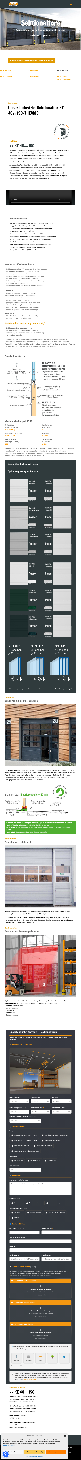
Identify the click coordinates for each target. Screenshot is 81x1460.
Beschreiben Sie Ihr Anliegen (19, 1180)
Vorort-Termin (18, 1212)
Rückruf (16, 1218)
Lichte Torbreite (14, 1097)
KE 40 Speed (62, 76)
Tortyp (11, 1131)
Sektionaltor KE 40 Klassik (53, 1140)
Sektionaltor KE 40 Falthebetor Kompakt (26, 1151)
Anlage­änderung (54, 1203)
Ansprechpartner (47, 1228)
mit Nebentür (52, 1160)
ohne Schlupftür (35, 1160)
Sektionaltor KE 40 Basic (21, 1146)
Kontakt (69, 1448)
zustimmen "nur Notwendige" (34, 1452)
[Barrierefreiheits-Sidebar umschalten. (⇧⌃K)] (5, 1454)
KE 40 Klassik (6, 76)
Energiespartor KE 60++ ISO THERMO (56, 1135)
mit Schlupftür (18, 1160)
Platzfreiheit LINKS (37, 1108)
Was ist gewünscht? (18, 1208)
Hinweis (14, 1198)
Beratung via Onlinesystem (57, 1212)
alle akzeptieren (13, 1452)
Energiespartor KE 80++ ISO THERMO (25, 1135)
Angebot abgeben (35, 1212)
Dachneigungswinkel (17, 1108)
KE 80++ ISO (5, 70)
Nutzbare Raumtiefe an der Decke (22, 1117)
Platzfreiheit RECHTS (59, 1108)
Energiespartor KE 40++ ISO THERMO (25, 1140)
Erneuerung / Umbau (35, 1203)
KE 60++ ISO (33, 70)
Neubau (16, 1203)
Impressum (41, 1456)
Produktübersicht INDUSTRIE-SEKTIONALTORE (31, 60)
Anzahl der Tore (14, 1166)
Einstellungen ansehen (56, 1452)
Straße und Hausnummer (17, 1237)
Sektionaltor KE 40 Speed (44, 1146)
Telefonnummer (14, 1255)
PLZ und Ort (13, 1246)
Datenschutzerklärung (9, 1445)
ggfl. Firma (17, 1228)
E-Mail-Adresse (46, 1255)
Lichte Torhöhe (36, 1097)
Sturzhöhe (55, 1097)
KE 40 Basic (33, 76)
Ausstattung (13, 1156)
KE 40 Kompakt (64, 80)
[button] (65, 1436)
